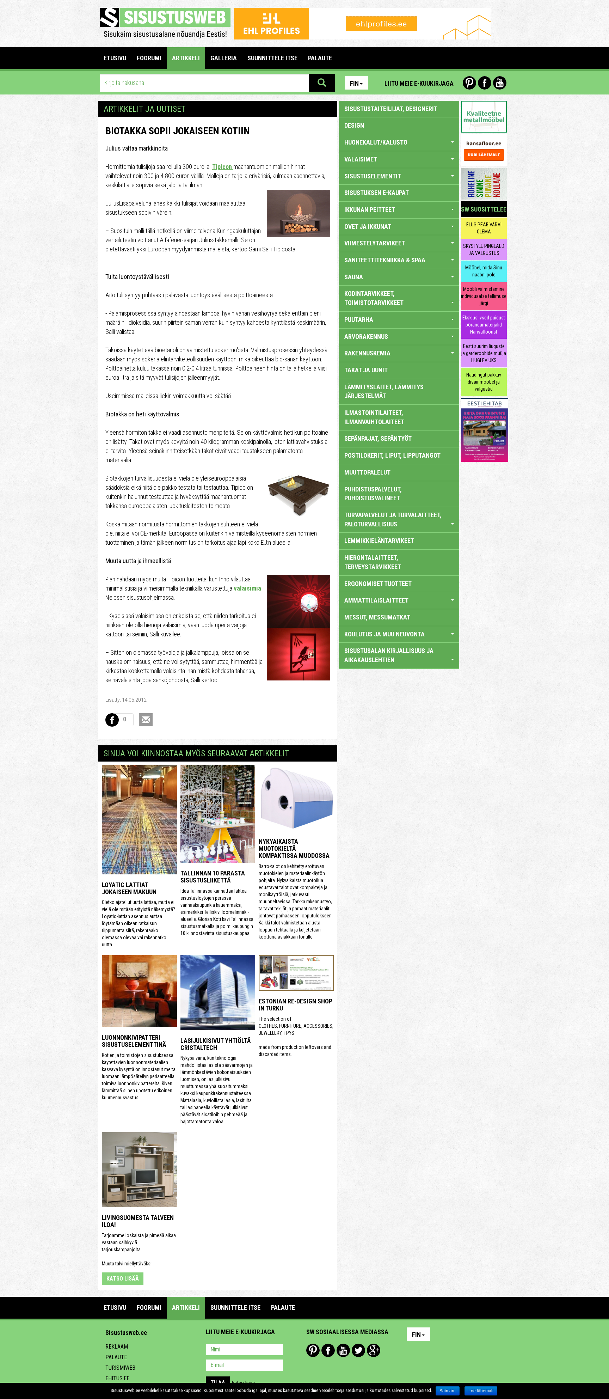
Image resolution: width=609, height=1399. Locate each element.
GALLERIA (223, 58)
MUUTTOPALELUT (367, 472)
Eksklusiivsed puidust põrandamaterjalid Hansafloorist (483, 325)
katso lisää (122, 1278)
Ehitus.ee (117, 1378)
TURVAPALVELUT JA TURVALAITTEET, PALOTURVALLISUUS (393, 519)
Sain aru (447, 1390)
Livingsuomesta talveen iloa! (138, 1221)
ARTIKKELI (186, 58)
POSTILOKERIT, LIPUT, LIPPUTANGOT (392, 455)
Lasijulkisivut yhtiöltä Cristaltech (215, 1044)
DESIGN (354, 125)
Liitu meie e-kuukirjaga (419, 83)
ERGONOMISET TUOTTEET (378, 583)
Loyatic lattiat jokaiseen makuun (129, 888)
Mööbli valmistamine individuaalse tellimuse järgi (483, 296)
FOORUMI (149, 58)
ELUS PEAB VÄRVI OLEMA (484, 228)
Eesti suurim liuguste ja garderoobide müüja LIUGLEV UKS (483, 353)
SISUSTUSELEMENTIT (372, 176)
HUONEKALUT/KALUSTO (375, 142)
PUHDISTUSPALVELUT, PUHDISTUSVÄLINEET (373, 493)
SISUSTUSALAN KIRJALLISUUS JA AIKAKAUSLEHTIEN (388, 655)
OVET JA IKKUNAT (367, 226)
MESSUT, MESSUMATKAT (377, 617)
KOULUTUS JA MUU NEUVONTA (384, 634)
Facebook (484, 83)
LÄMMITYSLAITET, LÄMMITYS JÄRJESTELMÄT (384, 391)
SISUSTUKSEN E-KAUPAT (376, 192)
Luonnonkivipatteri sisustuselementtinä (134, 1041)
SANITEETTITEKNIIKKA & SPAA (384, 260)
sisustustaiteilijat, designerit (390, 108)
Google (373, 1350)
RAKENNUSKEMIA (367, 353)
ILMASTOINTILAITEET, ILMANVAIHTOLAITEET (374, 417)
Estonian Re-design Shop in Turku (295, 1004)
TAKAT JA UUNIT (366, 370)
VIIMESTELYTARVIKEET (374, 243)
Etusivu (115, 58)
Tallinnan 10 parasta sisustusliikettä (212, 876)
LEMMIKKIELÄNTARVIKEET (379, 540)
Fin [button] (354, 83)
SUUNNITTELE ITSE (272, 58)
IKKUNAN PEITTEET (369, 209)
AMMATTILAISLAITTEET (376, 600)
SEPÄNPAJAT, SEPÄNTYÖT (378, 438)
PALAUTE (320, 58)
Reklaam (116, 1346)
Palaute (116, 1357)
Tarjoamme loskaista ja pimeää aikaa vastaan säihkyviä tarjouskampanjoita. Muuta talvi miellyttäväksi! (139, 1249)
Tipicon (222, 166)
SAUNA (353, 277)
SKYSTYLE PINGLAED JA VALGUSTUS (483, 249)
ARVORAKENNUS (366, 336)
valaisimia (247, 588)
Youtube (499, 83)
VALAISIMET (360, 159)
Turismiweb (120, 1367)
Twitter (358, 1350)
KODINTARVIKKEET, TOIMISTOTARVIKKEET (374, 298)
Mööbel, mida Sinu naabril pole (483, 271)
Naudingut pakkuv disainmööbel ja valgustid (483, 382)
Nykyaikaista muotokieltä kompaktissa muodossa (294, 848)
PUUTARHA (358, 319)
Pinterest (469, 83)
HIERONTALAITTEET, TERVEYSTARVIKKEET (372, 562)
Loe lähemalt (480, 1390)
